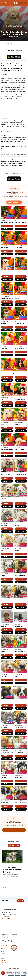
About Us (3, 955)
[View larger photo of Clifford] (12, 737)
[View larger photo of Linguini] (26, 435)
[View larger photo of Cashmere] (26, 763)
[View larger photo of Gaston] (26, 737)
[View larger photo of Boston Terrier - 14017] (26, 309)
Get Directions (6, 918)
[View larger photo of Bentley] (26, 586)
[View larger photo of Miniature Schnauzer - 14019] (26, 258)
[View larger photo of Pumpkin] (26, 410)
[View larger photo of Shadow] (12, 687)
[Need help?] (3, 973)
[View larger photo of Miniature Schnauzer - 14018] (12, 283)
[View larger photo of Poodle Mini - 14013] (12, 233)
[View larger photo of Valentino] (26, 485)
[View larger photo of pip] (26, 662)
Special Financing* (3, 952)
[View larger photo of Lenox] (26, 561)
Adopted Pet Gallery (4, 957)
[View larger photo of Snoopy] (12, 662)
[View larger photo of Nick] (26, 687)
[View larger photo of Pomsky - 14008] (12, 309)
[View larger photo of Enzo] (26, 536)
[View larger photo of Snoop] (26, 460)
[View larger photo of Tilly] (12, 460)
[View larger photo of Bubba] (26, 712)
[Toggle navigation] (2, 3)
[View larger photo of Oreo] (12, 561)
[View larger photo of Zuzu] (12, 788)
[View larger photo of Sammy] (12, 763)
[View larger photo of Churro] (26, 510)
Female (18, 246)
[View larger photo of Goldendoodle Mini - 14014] (26, 208)
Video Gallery (4, 962)
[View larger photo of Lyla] (12, 712)
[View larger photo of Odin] (26, 359)
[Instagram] (6, 941)
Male (4, 220)
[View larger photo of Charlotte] (12, 359)
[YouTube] (8, 941)
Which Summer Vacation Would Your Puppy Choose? (12, 869)
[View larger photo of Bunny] (12, 435)
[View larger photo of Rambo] (12, 586)
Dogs (9, 25)
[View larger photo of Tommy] (12, 334)
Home (2, 25)
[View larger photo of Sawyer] (12, 410)
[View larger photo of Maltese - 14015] (12, 258)
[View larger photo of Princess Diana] (26, 637)
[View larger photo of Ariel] (26, 334)
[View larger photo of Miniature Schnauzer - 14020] (12, 208)
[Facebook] (11, 941)
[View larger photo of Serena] (26, 611)
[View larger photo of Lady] (26, 788)
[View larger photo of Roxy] (12, 536)
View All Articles (14, 845)
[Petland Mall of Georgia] (6, 3)
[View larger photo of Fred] (26, 384)
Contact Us (3, 960)
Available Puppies (3, 949)
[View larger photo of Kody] (12, 510)
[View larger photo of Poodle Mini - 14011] (26, 233)
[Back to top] (26, 901)
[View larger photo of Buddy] (12, 485)
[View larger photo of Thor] (12, 384)
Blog (6, 25)
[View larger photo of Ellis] (12, 611)
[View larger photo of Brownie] (12, 637)
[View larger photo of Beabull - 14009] (26, 283)
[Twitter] (3, 941)
